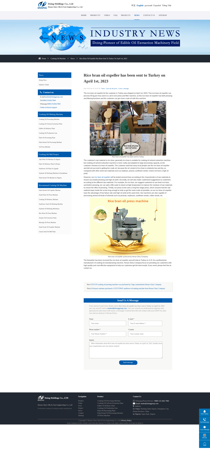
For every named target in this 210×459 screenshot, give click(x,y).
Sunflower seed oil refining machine (51, 204)
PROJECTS (125, 15)
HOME (84, 15)
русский (148, 5)
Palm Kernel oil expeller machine (49, 190)
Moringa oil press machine (47, 222)
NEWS (136, 15)
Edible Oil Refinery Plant (47, 128)
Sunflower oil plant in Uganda (48, 168)
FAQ (115, 15)
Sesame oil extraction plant (47, 218)
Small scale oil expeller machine (49, 227)
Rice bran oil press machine (48, 213)
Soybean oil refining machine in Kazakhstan (53, 173)
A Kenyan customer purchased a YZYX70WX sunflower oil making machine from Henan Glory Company (128, 288)
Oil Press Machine (44, 147)
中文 (133, 5)
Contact (81, 413)
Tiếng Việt (166, 5)
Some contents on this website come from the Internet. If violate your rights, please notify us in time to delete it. (105, 423)
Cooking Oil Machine (58, 58)
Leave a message (123, 88)
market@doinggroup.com (54, 97)
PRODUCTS (95, 15)
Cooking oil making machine (51, 114)
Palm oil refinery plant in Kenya (49, 164)
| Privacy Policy (125, 420)
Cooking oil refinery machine (48, 199)
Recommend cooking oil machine (53, 185)
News (73, 58)
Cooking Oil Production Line (48, 133)
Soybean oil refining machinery (49, 209)
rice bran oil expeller (102, 177)
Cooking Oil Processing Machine (49, 119)
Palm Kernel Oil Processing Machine (50, 142)
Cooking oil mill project (49, 154)
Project (80, 408)
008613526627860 (49, 100)
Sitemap (81, 415)
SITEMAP (163, 15)
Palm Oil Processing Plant (47, 138)
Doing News (43, 80)
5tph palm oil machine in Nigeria (49, 159)
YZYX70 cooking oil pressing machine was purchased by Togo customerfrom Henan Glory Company (126, 284)
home (44, 58)
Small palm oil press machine (48, 195)
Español (157, 5)
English (140, 5)
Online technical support (48, 107)
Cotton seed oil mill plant (47, 232)
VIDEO (107, 15)
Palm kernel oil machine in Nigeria (50, 178)
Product (81, 401)
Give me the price (112, 88)
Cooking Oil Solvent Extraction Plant (50, 124)
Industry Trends (44, 85)
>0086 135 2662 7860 (161, 401)
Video (80, 403)
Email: (138, 403)
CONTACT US (149, 15)
